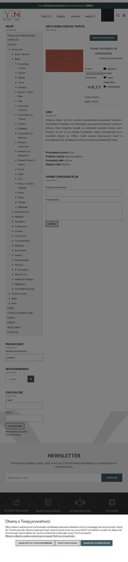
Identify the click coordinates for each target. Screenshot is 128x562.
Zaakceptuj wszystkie (96, 543)
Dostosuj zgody (68, 543)
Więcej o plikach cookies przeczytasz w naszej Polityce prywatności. (40, 535)
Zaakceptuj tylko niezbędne (35, 543)
